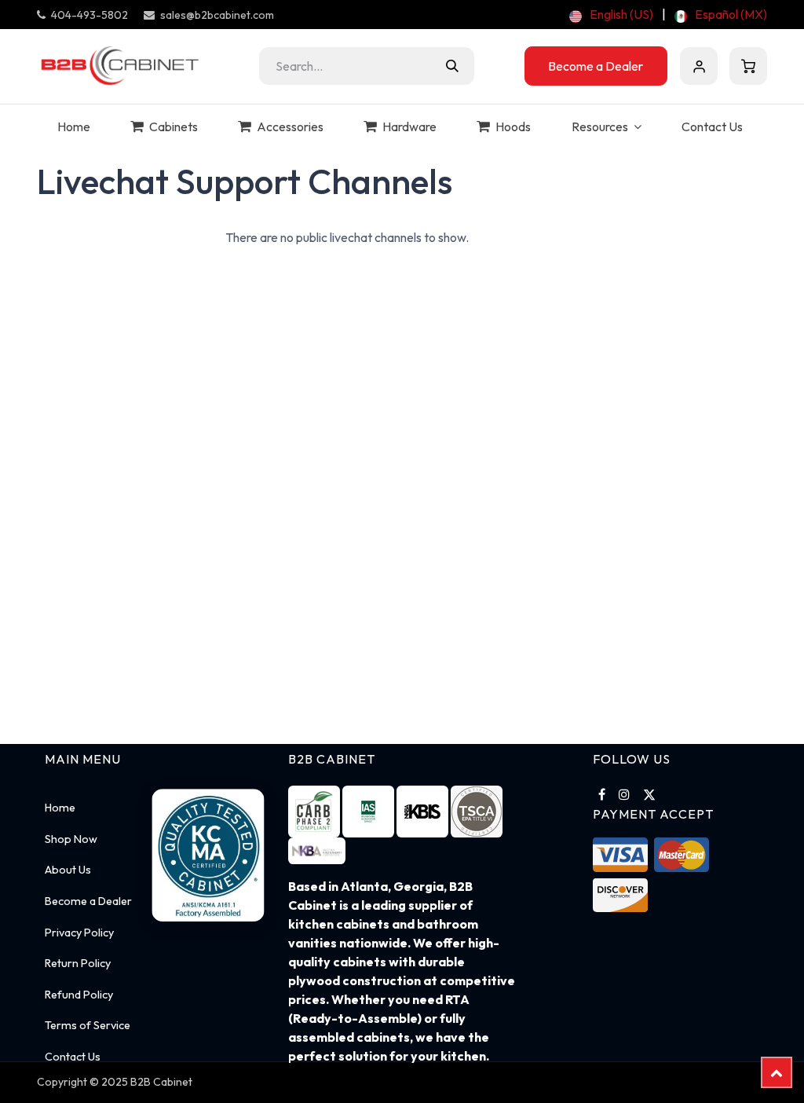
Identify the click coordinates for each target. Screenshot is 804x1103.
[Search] (452, 66)
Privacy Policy (79, 932)
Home (60, 808)
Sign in (699, 66)
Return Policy (78, 963)
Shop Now (71, 839)
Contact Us (72, 1057)
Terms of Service (87, 1025)
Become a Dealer (595, 66)
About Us (68, 870)
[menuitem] (611, 14)
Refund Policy (79, 995)
